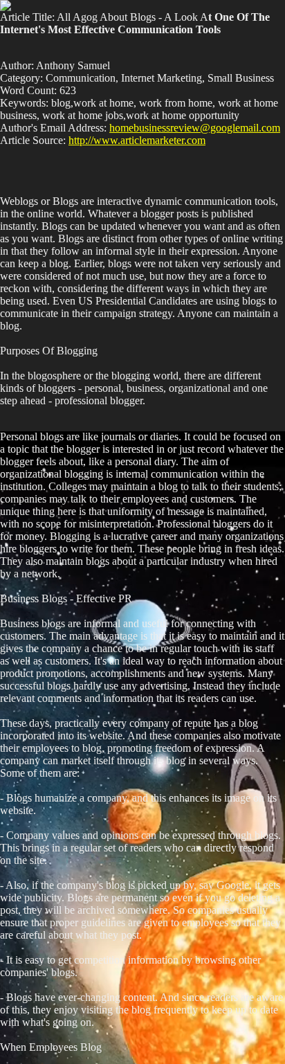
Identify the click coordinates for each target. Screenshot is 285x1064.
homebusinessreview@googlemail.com (194, 128)
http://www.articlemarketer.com (136, 140)
